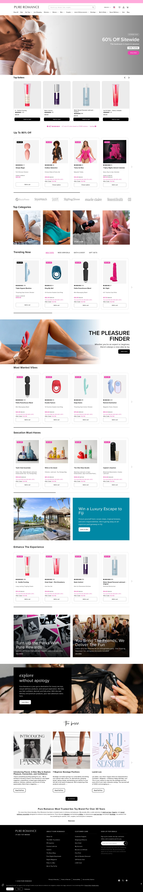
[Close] (141, 884)
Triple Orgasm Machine (24, 288)
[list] (71, 164)
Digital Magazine (52, 859)
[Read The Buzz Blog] (71, 724)
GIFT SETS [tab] (93, 252)
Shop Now (133, 53)
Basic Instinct (48, 110)
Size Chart (78, 843)
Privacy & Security (54, 879)
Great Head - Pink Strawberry (55, 582)
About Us (49, 836)
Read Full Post (19, 790)
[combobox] (72, 7)
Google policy (95, 885)
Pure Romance (26, 881)
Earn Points (19, 653)
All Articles (71, 799)
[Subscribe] (125, 843)
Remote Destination (110, 403)
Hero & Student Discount (82, 856)
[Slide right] (132, 167)
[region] (71, 45)
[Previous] (125, 77)
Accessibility (76, 879)
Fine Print (78, 853)
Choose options (56, 184)
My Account (78, 846)
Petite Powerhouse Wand (82, 288)
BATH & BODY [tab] (79, 252)
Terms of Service (66, 879)
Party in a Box (51, 863)
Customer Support (80, 836)
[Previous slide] (68, 72)
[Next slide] (75, 72)
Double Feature (50, 403)
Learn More (25, 702)
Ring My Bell (49, 288)
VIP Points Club (80, 859)
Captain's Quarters (109, 468)
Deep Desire (78, 403)
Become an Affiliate (81, 850)
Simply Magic (20, 168)
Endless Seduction (51, 168)
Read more (71, 821)
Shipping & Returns (81, 840)
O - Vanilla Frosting (21, 110)
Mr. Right (106, 288)
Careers (49, 850)
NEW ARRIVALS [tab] (64, 252)
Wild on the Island (51, 468)
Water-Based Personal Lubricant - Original (84, 110)
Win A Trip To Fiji (52, 866)
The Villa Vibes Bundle (81, 468)
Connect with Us (52, 846)
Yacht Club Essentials (23, 468)
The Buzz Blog (51, 853)
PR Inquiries (50, 843)
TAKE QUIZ (124, 351)
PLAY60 (76, 1)
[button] (28, 12)
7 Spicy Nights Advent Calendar (114, 168)
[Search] (93, 7)
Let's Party (78, 653)
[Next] (128, 77)
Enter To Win (84, 529)
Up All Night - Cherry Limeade (112, 110)
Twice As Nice (79, 168)
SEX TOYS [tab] (50, 252)
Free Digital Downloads (54, 856)
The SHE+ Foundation (53, 840)
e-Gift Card (78, 863)
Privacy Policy (88, 885)
